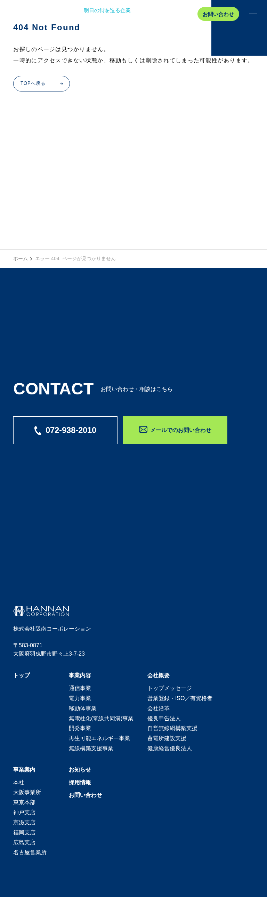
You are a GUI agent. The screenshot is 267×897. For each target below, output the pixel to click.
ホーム (20, 258)
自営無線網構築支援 (172, 728)
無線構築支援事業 (91, 748)
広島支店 (24, 842)
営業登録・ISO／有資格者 (179, 698)
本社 (18, 782)
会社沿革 (158, 708)
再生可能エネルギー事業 (99, 738)
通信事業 (80, 688)
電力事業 (80, 698)
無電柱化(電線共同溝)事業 (101, 718)
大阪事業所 (27, 792)
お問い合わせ (218, 14)
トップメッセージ (169, 688)
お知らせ (80, 769)
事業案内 (24, 769)
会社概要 (158, 675)
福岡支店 (24, 832)
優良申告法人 (164, 718)
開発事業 (80, 728)
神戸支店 (24, 812)
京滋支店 (24, 822)
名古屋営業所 (30, 852)
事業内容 (80, 675)
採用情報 (80, 782)
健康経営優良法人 (169, 748)
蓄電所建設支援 (166, 738)
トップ (21, 675)
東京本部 (24, 802)
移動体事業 (83, 708)
